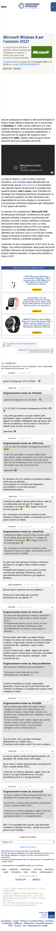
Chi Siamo (6, 921)
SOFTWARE (37, 869)
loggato (23, 855)
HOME (3, 869)
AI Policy (49, 921)
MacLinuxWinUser (15, 585)
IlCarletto (11, 373)
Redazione (29, 923)
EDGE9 (5, 872)
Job (24, 926)
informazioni (28, 185)
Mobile (37, 880)
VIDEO (26, 872)
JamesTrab (12, 496)
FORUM (34, 872)
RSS (10, 926)
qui (33, 865)
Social (18, 926)
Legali (16, 921)
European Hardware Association (44, 915)
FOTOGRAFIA (16, 872)
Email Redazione (44, 923)
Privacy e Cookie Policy (32, 921)
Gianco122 (12, 751)
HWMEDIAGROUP (46, 872)
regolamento (35, 859)
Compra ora (37, 289)
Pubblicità (7, 923)
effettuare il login (13, 851)
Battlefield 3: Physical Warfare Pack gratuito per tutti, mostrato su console (34, 351)
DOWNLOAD (49, 869)
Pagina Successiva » (28, 847)
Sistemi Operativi (29, 64)
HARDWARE (13, 869)
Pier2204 (11, 607)
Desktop (20, 880)
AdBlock (18, 923)
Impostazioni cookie (38, 926)
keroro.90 (12, 438)
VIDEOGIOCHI (26, 869)
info (27, 368)
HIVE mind (12, 388)
